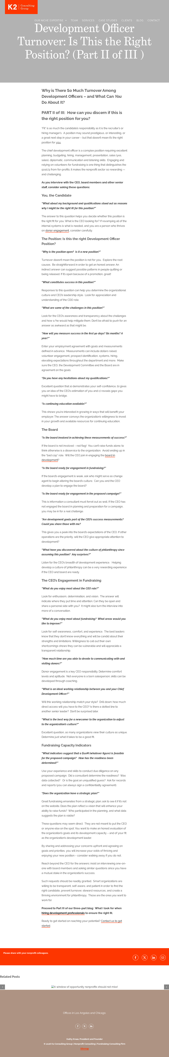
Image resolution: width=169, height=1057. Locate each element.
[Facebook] (77, 1026)
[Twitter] (84, 1026)
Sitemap (84, 1048)
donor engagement (57, 230)
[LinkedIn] (91, 1026)
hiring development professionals (63, 913)
